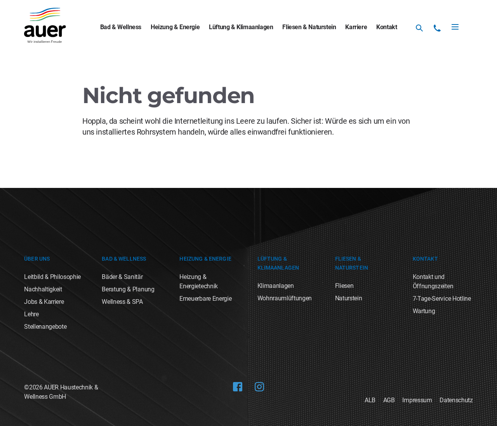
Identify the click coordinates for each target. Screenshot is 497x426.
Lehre (31, 314)
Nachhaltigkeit (43, 289)
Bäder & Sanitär (122, 276)
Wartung (424, 311)
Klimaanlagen (275, 285)
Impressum (417, 400)
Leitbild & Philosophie (52, 276)
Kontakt (386, 27)
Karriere (356, 27)
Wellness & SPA (122, 301)
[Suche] (419, 28)
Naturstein (348, 298)
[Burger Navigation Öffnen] (455, 27)
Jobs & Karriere (44, 301)
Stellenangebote (45, 326)
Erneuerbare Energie (205, 298)
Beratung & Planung (128, 289)
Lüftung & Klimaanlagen (241, 27)
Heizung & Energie (175, 27)
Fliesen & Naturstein (309, 27)
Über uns (37, 259)
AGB (389, 400)
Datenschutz (456, 400)
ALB (370, 400)
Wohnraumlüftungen (284, 298)
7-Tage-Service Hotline (442, 298)
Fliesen (344, 285)
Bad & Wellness (120, 27)
